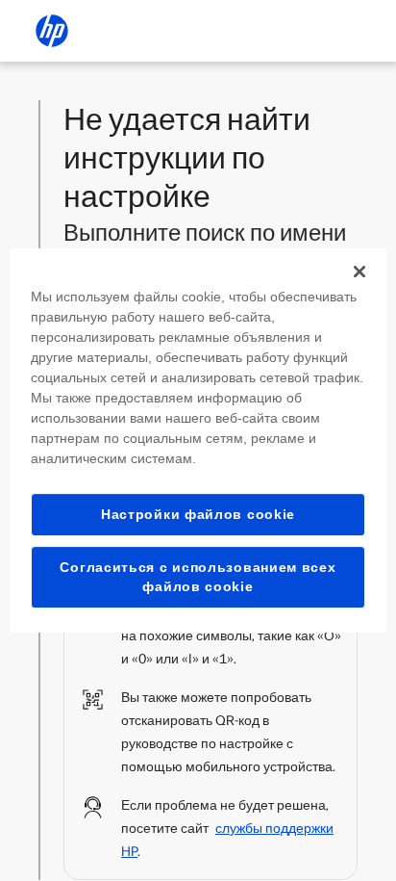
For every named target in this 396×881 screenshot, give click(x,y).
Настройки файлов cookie (198, 514)
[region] (197, 441)
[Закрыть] (359, 271)
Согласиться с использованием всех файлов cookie (197, 576)
